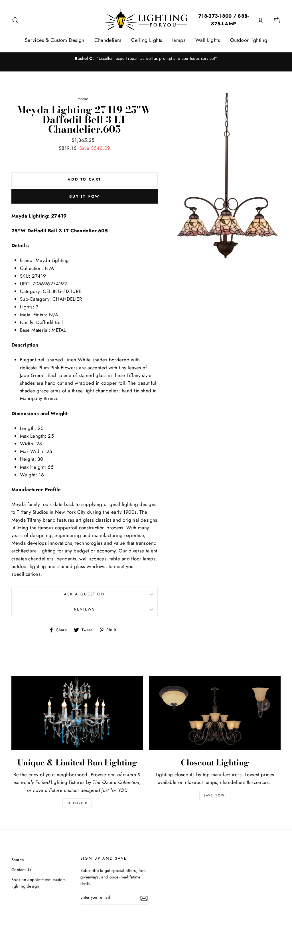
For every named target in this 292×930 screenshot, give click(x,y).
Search (17, 860)
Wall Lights (207, 40)
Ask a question (84, 594)
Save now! (215, 795)
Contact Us (21, 869)
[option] (146, 58)
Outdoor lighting (248, 40)
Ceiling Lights (146, 40)
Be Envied (77, 803)
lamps (178, 40)
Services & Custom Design (54, 40)
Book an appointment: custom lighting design (38, 883)
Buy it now (84, 196)
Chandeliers (107, 40)
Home (83, 99)
